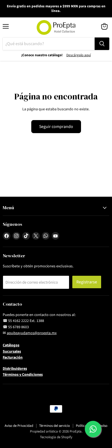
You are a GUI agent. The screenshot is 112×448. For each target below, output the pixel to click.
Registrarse (86, 282)
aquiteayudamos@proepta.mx (32, 333)
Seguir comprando (56, 127)
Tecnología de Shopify (56, 437)
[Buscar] (102, 43)
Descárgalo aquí (78, 55)
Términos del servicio (54, 425)
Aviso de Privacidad (19, 425)
